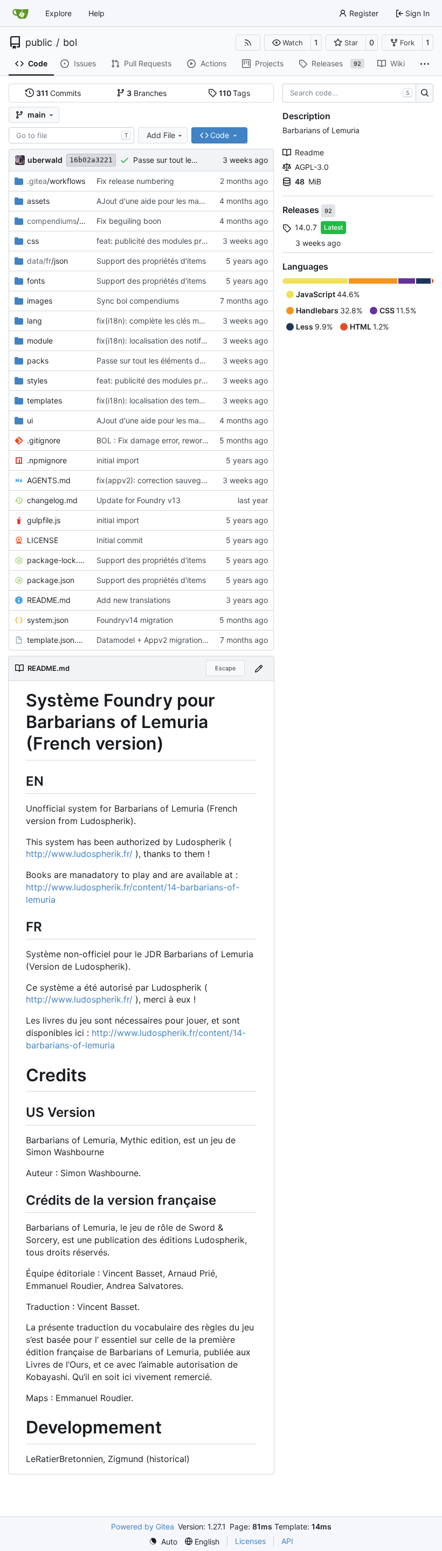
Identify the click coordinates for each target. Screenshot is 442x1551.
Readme (309, 152)
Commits (58, 93)
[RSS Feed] (248, 43)
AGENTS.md (49, 480)
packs (38, 360)
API (287, 1541)
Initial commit (119, 540)
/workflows (56, 181)
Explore (58, 13)
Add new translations (133, 600)
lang (34, 320)
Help (96, 13)
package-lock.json (56, 560)
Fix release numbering (135, 181)
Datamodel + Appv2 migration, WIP (158, 639)
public (38, 42)
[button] (287, 43)
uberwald (45, 159)
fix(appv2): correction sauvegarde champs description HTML (204, 480)
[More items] (424, 64)
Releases (301, 210)
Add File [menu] (161, 135)
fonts (36, 280)
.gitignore (43, 440)
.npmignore (47, 460)
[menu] (163, 1541)
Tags (235, 93)
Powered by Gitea (142, 1526)
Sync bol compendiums (137, 300)
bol (70, 42)
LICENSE (42, 540)
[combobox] (71, 135)
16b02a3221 (91, 160)
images (39, 300)
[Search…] (424, 93)
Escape (225, 668)
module (40, 340)
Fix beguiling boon (128, 220)
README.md (49, 600)
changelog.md (52, 500)
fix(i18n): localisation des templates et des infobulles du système (209, 400)
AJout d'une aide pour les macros (155, 200)
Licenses (250, 1541)
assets (38, 200)
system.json (47, 619)
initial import (117, 460)
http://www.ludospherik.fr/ (79, 853)
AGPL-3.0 (312, 166)
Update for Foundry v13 (138, 500)
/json (47, 260)
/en (56, 220)
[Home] (20, 13)
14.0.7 (306, 227)
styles (37, 380)
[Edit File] (258, 668)
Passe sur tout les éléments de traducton (168, 360)
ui (30, 420)
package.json (50, 580)
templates (44, 400)
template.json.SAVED (56, 639)
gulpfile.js (43, 520)
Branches (147, 93)
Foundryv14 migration (134, 619)
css (33, 240)
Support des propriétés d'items (151, 260)
